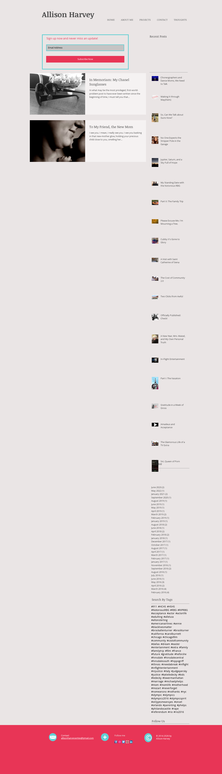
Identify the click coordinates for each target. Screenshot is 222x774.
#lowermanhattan (173, 678)
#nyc (183, 691)
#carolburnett (173, 633)
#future (155, 654)
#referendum (159, 712)
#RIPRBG (183, 610)
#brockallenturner (161, 630)
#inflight (183, 664)
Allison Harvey (68, 14)
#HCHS (162, 606)
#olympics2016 (160, 698)
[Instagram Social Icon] (119, 741)
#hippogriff (177, 661)
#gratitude (167, 654)
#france (176, 650)
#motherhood (180, 684)
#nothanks (174, 691)
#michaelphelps (173, 681)
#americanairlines (161, 623)
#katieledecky (169, 674)
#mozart (156, 688)
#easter (175, 644)
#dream (165, 644)
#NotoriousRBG (160, 610)
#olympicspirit (178, 698)
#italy (167, 671)
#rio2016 (179, 712)
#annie (177, 623)
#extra (174, 647)
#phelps (181, 705)
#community (158, 640)
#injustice (157, 671)
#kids (181, 674)
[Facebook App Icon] (115, 741)
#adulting (157, 616)
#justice (155, 674)
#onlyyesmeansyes (162, 701)
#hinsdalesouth (160, 661)
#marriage (157, 681)
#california (157, 633)
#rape (175, 708)
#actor (170, 613)
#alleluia (169, 616)
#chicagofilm (170, 637)
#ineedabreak (169, 664)
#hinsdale (157, 657)
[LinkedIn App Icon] (131, 741)
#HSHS (171, 606)
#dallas (155, 644)
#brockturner (181, 630)
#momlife (165, 684)
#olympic (156, 695)
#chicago (156, 637)
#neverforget (169, 688)
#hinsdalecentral (174, 657)
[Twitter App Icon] (123, 741)
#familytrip (157, 650)
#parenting (169, 705)
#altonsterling (159, 620)
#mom (155, 684)
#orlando (156, 705)
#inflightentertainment (164, 667)
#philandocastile (161, 708)
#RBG (173, 610)
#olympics (169, 695)
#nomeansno (158, 691)
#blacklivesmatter (161, 627)
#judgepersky (179, 671)
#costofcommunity (177, 640)
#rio (170, 712)
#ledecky (156, 678)
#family (183, 647)
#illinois (155, 664)
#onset (178, 701)
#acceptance (158, 613)
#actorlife (181, 613)
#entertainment (160, 647)
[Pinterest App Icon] (127, 741)
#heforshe (180, 654)
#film (168, 650)
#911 (154, 606)
